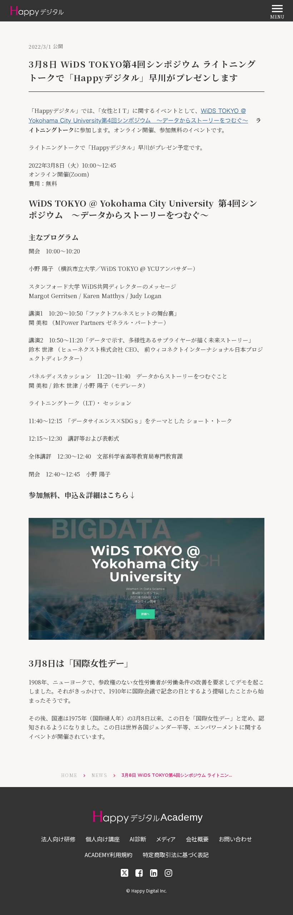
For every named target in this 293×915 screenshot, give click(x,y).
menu (277, 8)
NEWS (99, 775)
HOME (69, 775)
